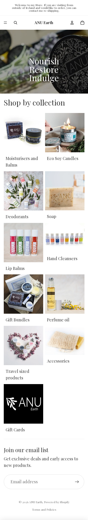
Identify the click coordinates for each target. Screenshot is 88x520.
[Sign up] (77, 481)
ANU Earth (35, 502)
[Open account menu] (72, 23)
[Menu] (5, 22)
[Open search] (15, 23)
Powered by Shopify (56, 502)
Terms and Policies (44, 509)
